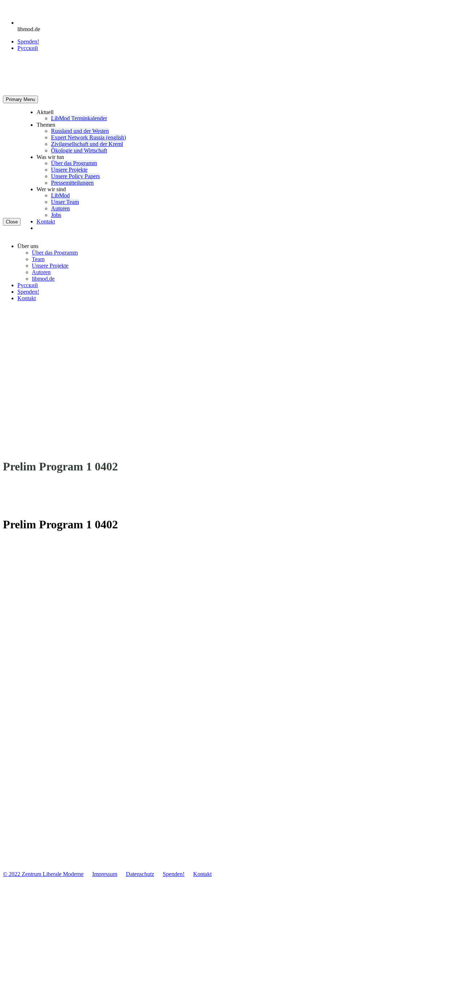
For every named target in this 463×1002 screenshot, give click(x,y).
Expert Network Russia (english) (88, 137)
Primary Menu (20, 99)
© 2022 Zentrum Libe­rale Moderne (43, 874)
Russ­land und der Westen (80, 131)
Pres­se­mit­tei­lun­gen (72, 183)
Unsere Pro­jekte (69, 170)
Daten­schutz (140, 874)
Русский (27, 285)
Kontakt (46, 221)
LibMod (60, 195)
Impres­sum (104, 874)
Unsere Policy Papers (75, 176)
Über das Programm (74, 163)
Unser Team (65, 202)
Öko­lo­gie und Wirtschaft (79, 150)
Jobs (56, 215)
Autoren (60, 208)
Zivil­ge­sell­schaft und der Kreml (87, 144)
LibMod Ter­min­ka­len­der (79, 118)
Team (38, 259)
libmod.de (43, 279)
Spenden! (28, 41)
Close (12, 222)
